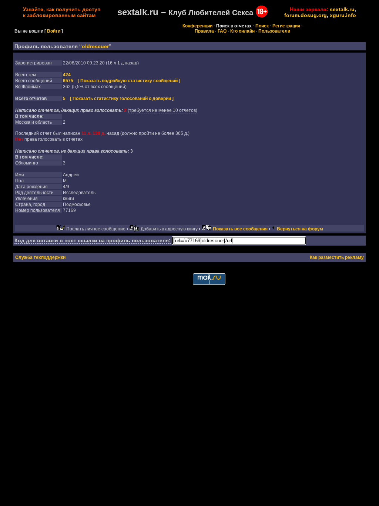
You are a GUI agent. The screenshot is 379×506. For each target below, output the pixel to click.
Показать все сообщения (240, 229)
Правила (204, 31)
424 (67, 74)
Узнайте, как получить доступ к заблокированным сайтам (61, 12)
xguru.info (343, 15)
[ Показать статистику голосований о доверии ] (122, 98)
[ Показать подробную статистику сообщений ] (129, 80)
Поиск (262, 26)
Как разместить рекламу (337, 257)
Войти (53, 31)
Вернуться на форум (300, 229)
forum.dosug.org (305, 15)
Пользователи (274, 31)
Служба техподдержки (40, 257)
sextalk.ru (342, 9)
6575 (68, 80)
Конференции (197, 26)
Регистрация (286, 26)
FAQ (222, 31)
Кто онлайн (242, 31)
